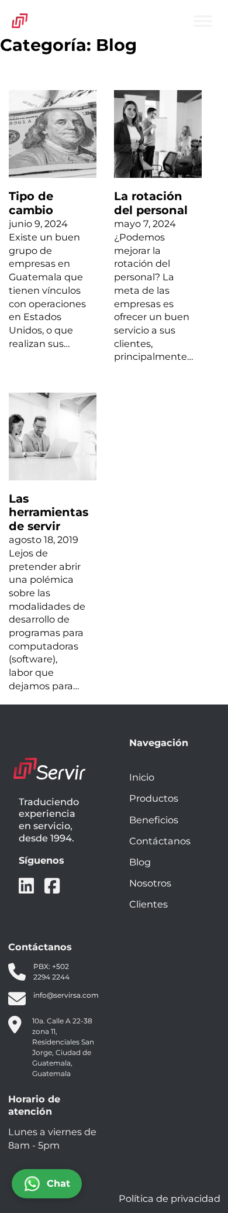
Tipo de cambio (31, 203)
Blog (140, 862)
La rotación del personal (151, 203)
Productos (153, 798)
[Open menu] (202, 21)
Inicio (141, 777)
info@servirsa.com (66, 995)
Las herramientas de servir (48, 512)
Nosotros (150, 883)
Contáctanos (160, 841)
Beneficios (153, 820)
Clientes (148, 904)
